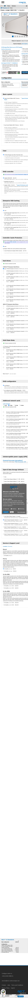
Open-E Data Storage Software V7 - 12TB (12, 483)
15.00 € (23, 390)
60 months (8, 571)
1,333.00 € (12, 313)
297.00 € (26, 440)
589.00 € (11, 351)
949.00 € (23, 483)
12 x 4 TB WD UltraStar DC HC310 (8, 948)
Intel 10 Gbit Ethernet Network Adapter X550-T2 (15, 419)
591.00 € (17, 604)
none (5, 210)
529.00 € (11, 365)
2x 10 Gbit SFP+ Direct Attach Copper (13, 427)
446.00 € (12, 309)
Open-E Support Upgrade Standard (13, 519)
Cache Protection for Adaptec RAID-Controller (13, 250)
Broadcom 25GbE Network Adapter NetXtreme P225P (16, 436)
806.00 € (9, 223)
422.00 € (25, 523)
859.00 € (12, 329)
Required (6, 508)
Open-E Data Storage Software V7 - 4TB (12, 479)
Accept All (6, 512)
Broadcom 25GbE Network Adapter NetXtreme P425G (16, 444)
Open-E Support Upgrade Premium (13, 523)
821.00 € (11, 297)
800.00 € (11, 290)
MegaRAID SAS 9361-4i (9, 181)
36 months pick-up (5, 952)
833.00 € (11, 293)
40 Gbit (22, 405)
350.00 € (17, 602)
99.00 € (14, 568)
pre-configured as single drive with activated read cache (15, 215)
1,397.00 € (12, 316)
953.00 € (21, 125)
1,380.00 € (12, 358)
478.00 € (9, 214)
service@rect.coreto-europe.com (11, 980)
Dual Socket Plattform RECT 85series (11, 125)
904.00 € (11, 354)
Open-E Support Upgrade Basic (13, 527)
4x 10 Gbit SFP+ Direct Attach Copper (13, 434)
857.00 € (11, 219)
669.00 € (11, 286)
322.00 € (25, 519)
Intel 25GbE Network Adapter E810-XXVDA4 (15, 447)
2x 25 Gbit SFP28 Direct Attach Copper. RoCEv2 (15, 438)
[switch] (3, 996)
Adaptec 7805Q (7, 185)
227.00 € (24, 250)
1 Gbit (5, 405)
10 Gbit (10, 405)
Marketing (21, 508)
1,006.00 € (12, 332)
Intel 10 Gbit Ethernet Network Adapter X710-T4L (15, 422)
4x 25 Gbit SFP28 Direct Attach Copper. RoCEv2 (15, 445)
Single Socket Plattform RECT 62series (12, 98)
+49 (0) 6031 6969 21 (11, 10)
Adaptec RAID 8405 (8, 178)
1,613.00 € (12, 228)
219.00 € (16, 585)
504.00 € (13, 185)
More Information (21, 512)
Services (14, 5)
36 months (8, 555)
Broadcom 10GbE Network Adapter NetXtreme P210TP (17, 412)
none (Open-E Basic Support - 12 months (12, 516)
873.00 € (11, 368)
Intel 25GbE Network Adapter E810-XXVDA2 (15, 440)
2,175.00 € (12, 361)
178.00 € (14, 571)
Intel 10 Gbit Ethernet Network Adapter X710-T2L (15, 415)
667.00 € (22, 479)
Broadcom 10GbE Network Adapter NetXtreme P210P (16, 429)
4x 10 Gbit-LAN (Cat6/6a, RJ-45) (12, 424)
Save (12, 512)
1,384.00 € (12, 281)
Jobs (8, 985)
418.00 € (16, 588)
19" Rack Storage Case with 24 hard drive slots (13, 154)
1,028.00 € (26, 534)
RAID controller (13, 241)
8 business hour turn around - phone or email (13, 521)
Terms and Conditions (17, 985)
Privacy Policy (6, 988)
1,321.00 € (12, 278)
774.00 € (25, 530)
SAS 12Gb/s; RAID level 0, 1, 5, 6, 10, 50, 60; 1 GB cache (15, 182)
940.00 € (11, 301)
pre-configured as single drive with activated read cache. (15, 225)
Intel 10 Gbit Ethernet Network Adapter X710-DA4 (15, 433)
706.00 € (26, 447)
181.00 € (14, 178)
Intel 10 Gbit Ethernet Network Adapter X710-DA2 (15, 426)
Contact (4, 985)
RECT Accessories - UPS (21, 461)
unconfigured (6, 385)
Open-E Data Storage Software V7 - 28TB (10, 949)
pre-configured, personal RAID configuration (13, 390)
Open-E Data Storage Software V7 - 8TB (12, 481)
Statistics (14, 508)
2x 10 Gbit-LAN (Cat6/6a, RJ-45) (12, 413)
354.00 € (24, 527)
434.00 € (11, 274)
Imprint (13, 988)
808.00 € (22, 481)
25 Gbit (16, 405)
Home (8, 5)
